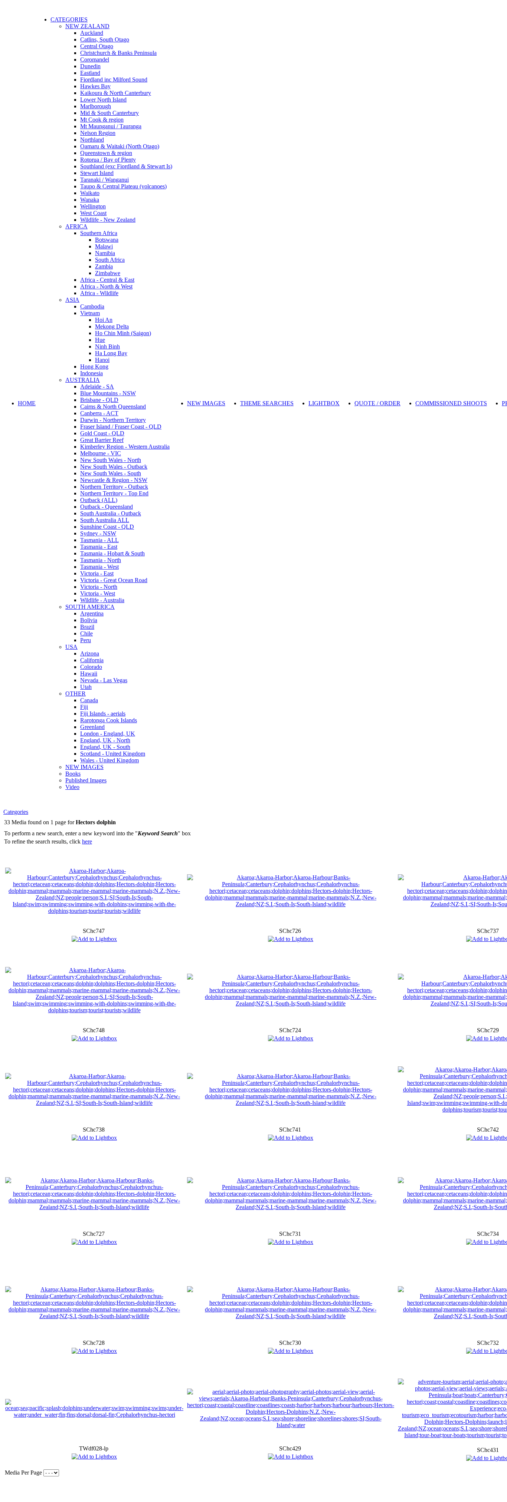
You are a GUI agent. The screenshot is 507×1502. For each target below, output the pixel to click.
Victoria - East (97, 573)
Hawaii (88, 673)
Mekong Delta (112, 326)
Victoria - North (98, 587)
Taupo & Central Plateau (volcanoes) (123, 186)
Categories (15, 812)
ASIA (72, 300)
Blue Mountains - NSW (108, 393)
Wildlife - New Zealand (107, 220)
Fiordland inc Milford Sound (113, 79)
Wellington (93, 206)
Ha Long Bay (111, 353)
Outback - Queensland (106, 507)
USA (71, 647)
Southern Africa (98, 233)
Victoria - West (97, 593)
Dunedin (90, 66)
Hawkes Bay (95, 86)
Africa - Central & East (107, 280)
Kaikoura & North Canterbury (115, 93)
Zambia (104, 266)
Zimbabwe (107, 273)
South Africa (110, 260)
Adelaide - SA (97, 386)
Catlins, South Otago (104, 39)
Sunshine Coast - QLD (107, 527)
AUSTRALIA (82, 380)
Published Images (86, 780)
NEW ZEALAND (87, 26)
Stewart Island (97, 173)
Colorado (91, 667)
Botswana (106, 240)
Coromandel (94, 59)
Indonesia (91, 373)
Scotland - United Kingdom (112, 753)
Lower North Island (103, 99)
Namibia (105, 253)
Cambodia (92, 306)
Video (72, 787)
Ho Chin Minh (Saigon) (123, 333)
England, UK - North (105, 740)
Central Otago (96, 46)
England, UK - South (105, 747)
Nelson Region (97, 133)
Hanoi (102, 360)
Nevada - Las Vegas (103, 680)
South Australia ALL (104, 520)
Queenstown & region (106, 153)
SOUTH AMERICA (90, 607)
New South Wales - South (110, 473)
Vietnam (90, 313)
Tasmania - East (98, 547)
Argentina (92, 613)
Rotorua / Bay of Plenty (108, 159)
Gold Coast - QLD (102, 433)
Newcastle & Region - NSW (113, 480)
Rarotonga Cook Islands (108, 720)
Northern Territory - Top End (114, 493)
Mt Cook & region (102, 119)
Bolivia (88, 620)
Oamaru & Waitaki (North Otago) (119, 146)
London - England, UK (107, 733)
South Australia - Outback (110, 513)
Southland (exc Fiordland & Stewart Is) (126, 166)
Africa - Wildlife (99, 293)
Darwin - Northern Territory (113, 420)
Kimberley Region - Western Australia (125, 446)
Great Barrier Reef (102, 440)
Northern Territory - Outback (114, 486)
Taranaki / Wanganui (104, 179)
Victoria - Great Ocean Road (113, 580)
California (92, 660)
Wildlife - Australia (102, 600)
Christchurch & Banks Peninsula (118, 53)
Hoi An (103, 320)
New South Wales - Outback (113, 466)
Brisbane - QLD (99, 400)
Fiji (84, 707)
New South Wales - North (110, 460)
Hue (100, 340)
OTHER (75, 693)
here (87, 841)
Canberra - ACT (99, 413)
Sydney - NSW (98, 533)
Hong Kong (94, 366)
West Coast (93, 213)
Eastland (90, 73)
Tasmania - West (99, 567)
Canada (89, 700)
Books (73, 773)
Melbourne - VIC (100, 453)
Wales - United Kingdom (109, 760)
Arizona (89, 653)
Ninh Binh (107, 346)
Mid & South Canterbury (109, 113)
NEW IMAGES (84, 767)
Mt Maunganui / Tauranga (110, 126)
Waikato (89, 193)
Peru (85, 640)
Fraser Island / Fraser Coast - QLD (120, 426)
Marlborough (95, 106)
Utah (86, 687)
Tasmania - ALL (99, 540)
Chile (86, 633)
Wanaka (89, 200)
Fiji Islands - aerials (102, 713)
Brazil (87, 627)
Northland (92, 139)
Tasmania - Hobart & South (112, 553)
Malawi (104, 246)
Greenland (92, 727)
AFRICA (76, 226)
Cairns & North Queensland (113, 406)
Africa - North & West (106, 286)
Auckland (91, 33)
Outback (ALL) (98, 500)
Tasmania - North (100, 560)
